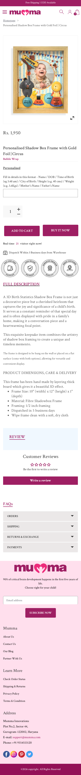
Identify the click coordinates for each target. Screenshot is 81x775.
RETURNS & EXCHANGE (23, 537)
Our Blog (8, 651)
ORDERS (12, 516)
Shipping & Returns (14, 686)
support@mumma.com (26, 737)
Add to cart (22, 231)
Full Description (21, 284)
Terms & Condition (14, 701)
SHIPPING (13, 526)
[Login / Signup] (70, 12)
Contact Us (9, 644)
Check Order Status (14, 679)
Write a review (40, 480)
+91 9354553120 (22, 743)
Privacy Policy (11, 694)
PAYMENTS (14, 547)
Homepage (9, 20)
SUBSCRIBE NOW (40, 613)
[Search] (62, 12)
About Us (8, 637)
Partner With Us (12, 658)
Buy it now (60, 230)
